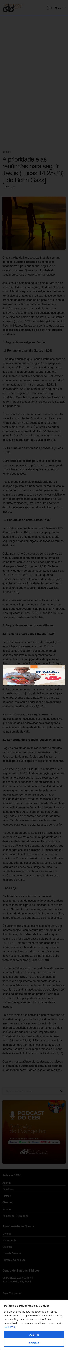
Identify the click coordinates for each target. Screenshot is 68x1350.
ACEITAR (34, 1334)
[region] (34, 1325)
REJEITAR (34, 1343)
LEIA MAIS (10, 1326)
